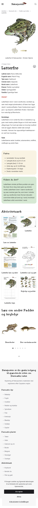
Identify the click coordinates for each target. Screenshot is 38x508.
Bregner (7, 451)
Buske (7, 448)
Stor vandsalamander (28, 342)
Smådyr (7, 424)
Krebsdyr (8, 416)
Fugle (7, 398)
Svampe (7, 459)
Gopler (7, 427)
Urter (6, 440)
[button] (3, 4)
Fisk (6, 413)
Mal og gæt (9, 475)
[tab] (12, 348)
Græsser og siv (10, 444)
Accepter (19, 492)
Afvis (19, 497)
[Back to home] (19, 4)
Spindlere (8, 409)
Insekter (7, 402)
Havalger (8, 455)
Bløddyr (7, 420)
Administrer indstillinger (19, 502)
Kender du (8, 471)
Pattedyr (7, 394)
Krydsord (8, 468)
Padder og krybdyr (11, 405)
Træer (6, 436)
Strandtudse (9, 342)
